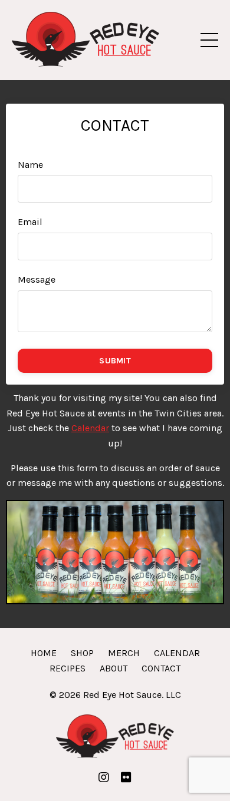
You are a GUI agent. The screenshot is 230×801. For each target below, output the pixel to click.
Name (30, 164)
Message (36, 279)
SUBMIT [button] (115, 361)
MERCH (124, 652)
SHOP (82, 652)
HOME (44, 652)
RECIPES (68, 668)
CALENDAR (177, 652)
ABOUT (113, 668)
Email (30, 221)
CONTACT (161, 668)
